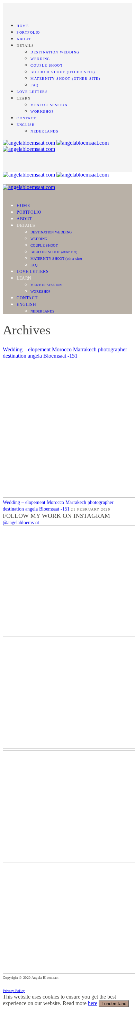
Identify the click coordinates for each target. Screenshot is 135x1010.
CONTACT (26, 118)
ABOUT (24, 39)
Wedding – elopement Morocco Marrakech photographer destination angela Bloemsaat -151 (65, 352)
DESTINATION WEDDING (55, 52)
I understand (113, 1003)
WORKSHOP (42, 111)
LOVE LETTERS (32, 92)
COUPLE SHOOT (46, 65)
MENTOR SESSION (49, 105)
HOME (23, 26)
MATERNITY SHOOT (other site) (65, 78)
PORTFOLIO (28, 32)
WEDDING (40, 59)
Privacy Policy (14, 991)
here (92, 1003)
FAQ (34, 85)
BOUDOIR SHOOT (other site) (62, 72)
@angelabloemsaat (21, 522)
